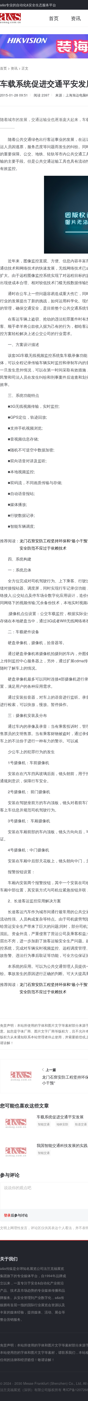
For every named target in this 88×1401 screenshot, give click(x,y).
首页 (54, 18)
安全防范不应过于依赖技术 (43, 548)
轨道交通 (81, 1124)
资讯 (76, 18)
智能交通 (44, 1124)
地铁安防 (62, 1124)
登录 (7, 1215)
